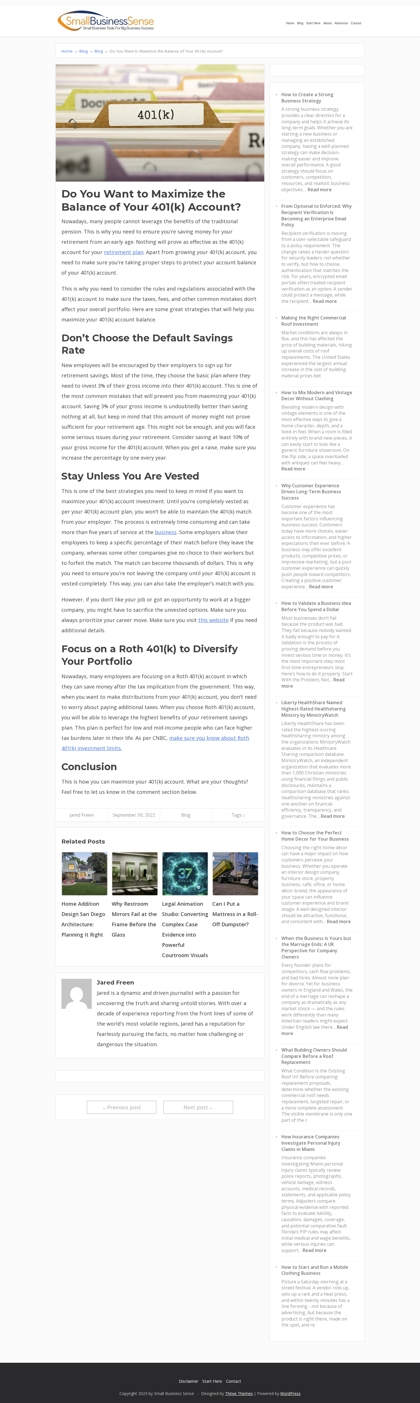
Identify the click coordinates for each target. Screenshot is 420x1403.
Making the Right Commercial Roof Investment (313, 321)
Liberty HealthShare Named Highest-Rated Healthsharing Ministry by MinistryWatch (313, 708)
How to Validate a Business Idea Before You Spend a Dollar (316, 606)
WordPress (290, 1393)
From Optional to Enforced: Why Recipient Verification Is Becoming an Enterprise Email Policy (316, 215)
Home (290, 23)
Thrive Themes (239, 1393)
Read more (320, 189)
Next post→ (198, 1107)
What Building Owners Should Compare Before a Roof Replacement (314, 1056)
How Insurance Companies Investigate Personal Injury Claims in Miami (310, 1143)
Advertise (341, 23)
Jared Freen (81, 815)
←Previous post (121, 1107)
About (327, 23)
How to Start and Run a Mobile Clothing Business (314, 1270)
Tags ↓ (238, 815)
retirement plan (123, 252)
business (166, 532)
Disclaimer (188, 1381)
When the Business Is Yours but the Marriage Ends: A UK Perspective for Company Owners (316, 947)
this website (213, 620)
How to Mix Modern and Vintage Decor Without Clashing (316, 395)
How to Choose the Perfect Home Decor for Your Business (315, 836)
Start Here (313, 23)
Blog (300, 23)
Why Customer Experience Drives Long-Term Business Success (311, 491)
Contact (356, 23)
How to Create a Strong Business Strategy (307, 97)
